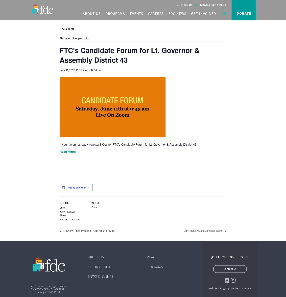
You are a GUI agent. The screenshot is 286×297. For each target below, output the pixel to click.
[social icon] (227, 280)
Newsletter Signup (213, 5)
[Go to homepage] (43, 9)
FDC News (177, 13)
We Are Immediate (241, 288)
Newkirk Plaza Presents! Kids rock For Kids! (89, 231)
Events (136, 13)
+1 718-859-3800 (231, 257)
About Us (92, 13)
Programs (115, 13)
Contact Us (184, 5)
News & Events (100, 276)
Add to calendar (77, 187)
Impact (151, 257)
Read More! (68, 151)
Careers (156, 13)
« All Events (67, 28)
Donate (244, 13)
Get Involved (203, 13)
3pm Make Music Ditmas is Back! (203, 231)
